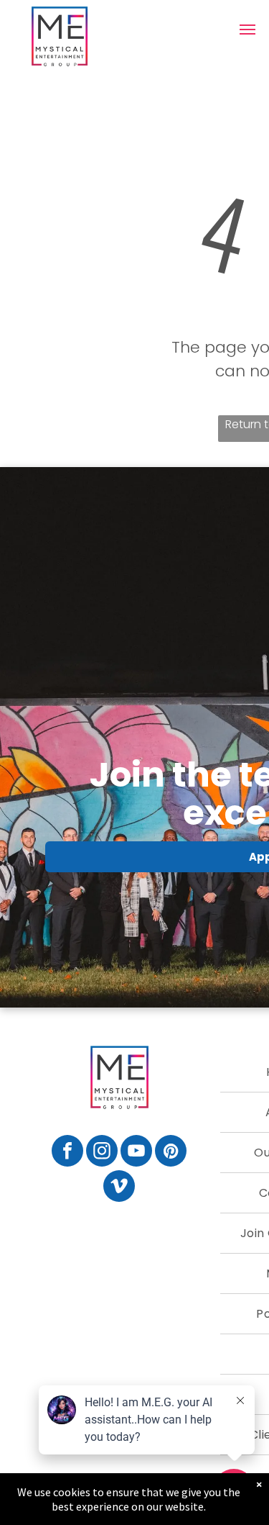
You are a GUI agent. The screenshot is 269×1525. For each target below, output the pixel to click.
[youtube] (136, 1152)
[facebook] (67, 1152)
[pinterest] (171, 1152)
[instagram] (102, 1152)
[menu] (247, 29)
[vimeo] (119, 1187)
